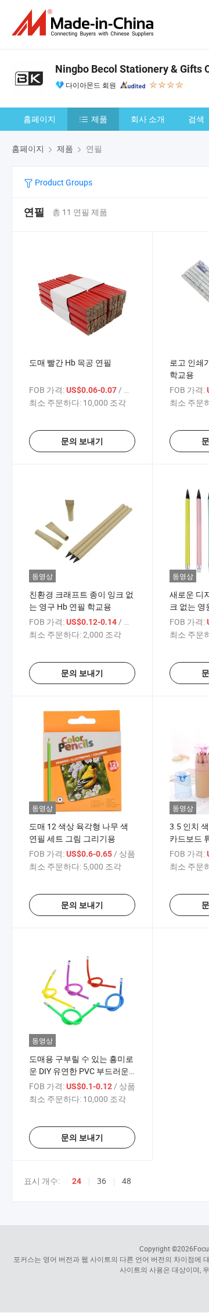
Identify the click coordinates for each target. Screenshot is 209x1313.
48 (126, 1180)
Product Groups (62, 182)
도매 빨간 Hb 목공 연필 (70, 362)
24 (76, 1181)
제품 (99, 118)
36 (101, 1180)
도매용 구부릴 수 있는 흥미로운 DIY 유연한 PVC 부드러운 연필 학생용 (81, 1071)
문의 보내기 (82, 441)
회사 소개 (148, 118)
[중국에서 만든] (85, 23)
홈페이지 (39, 118)
